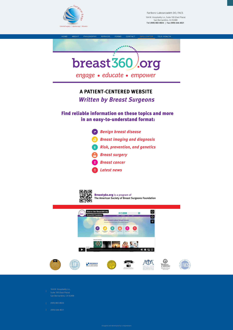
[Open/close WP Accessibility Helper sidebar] (230, 3)
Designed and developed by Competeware (116, 326)
